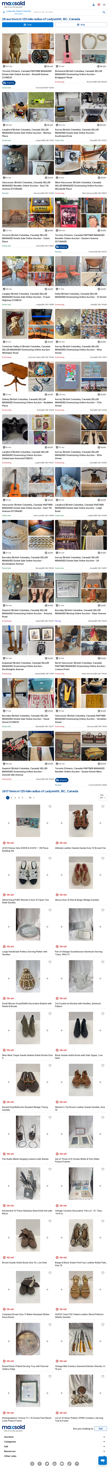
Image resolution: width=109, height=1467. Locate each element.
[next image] (47, 823)
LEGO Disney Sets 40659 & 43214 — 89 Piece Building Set (25, 849)
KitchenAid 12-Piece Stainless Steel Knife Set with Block (27, 1212)
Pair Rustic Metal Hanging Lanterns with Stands (25, 1159)
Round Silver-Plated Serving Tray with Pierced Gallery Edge (25, 1367)
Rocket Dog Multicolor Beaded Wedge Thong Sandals (25, 1108)
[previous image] (9, 823)
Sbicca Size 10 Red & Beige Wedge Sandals (77, 900)
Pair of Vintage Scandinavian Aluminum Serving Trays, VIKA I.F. (78, 953)
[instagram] (32, 1464)
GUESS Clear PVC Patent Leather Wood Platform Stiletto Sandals (79, 1315)
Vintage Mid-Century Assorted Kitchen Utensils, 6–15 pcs (80, 1367)
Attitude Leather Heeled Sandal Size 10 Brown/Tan (80, 848)
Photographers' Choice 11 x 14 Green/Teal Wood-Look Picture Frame (27, 1419)
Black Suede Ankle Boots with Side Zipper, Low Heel (79, 1056)
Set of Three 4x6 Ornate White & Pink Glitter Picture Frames (77, 1160)
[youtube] (62, 1464)
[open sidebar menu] (104, 5)
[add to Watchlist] (50, 806)
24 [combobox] (101, 797)
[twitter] (47, 1464)
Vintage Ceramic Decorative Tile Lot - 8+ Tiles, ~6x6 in (78, 1212)
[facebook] (39, 1464)
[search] (104, 12)
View (102, 795)
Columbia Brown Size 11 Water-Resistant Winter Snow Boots (26, 1315)
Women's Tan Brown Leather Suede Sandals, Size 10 (80, 1108)
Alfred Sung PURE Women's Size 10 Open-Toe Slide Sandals (25, 901)
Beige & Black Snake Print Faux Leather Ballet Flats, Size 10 (81, 1264)
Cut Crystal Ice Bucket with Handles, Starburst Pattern (78, 1005)
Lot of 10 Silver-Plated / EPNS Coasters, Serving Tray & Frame (79, 1419)
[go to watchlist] (99, 5)
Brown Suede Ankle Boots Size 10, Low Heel (24, 1262)
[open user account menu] (93, 5)
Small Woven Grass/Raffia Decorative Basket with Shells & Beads (27, 1005)
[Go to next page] (34, 797)
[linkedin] (54, 1464)
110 (30, 798)
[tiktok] (69, 1464)
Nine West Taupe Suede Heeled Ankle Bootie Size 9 (27, 1056)
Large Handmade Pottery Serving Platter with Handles (24, 953)
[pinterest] (77, 1464)
